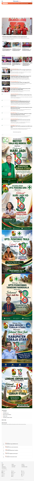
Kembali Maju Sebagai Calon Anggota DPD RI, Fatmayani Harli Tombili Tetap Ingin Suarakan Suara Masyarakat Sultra (21, 77)
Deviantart (23, 473)
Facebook (4, 471)
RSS (22, 476)
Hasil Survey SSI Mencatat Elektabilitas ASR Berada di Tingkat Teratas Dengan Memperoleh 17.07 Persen (21, 114)
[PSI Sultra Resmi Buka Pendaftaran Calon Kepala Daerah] (17, 26)
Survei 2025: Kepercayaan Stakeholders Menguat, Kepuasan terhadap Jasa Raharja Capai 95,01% (6, 64)
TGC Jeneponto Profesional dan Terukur (11, 456)
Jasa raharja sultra (6, 413)
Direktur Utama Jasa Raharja (7, 414)
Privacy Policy (14, 465)
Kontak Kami (13, 466)
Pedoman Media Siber (24, 466)
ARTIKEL (11, 75)
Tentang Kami (3, 466)
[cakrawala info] (17, 1)
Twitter (13, 471)
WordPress (23, 472)
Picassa (3, 476)
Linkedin (13, 473)
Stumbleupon (14, 472)
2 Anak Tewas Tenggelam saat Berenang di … (11, 453)
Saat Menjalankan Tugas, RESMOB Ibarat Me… (11, 443)
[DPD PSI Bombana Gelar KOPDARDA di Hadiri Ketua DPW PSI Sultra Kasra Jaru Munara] (17, 45)
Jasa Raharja (5, 411)
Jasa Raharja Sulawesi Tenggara (7, 417)
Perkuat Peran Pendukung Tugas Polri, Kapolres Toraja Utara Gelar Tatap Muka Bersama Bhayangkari (16, 3)
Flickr (13, 476)
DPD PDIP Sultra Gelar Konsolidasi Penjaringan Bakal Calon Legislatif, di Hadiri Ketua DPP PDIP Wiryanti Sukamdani (20, 102)
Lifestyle (6, 449)
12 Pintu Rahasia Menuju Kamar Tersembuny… (11, 450)
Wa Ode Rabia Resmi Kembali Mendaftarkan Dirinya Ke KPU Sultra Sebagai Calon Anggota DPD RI (20, 89)
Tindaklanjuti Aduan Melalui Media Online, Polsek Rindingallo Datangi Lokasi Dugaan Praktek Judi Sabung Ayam (27, 64)
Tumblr (3, 472)
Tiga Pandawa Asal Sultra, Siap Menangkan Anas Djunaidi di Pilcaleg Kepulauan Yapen (6, 50)
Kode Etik (23, 464)
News (6, 446)
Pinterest (23, 471)
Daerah (15, 75)
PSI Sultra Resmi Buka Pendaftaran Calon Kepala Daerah (14, 36)
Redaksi (13, 464)
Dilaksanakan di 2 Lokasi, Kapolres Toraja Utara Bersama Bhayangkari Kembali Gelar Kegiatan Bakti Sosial (17, 64)
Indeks (3, 464)
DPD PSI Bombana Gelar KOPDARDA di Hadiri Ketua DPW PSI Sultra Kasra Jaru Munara (16, 50)
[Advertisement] (17, 10)
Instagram (4, 473)
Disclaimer (23, 465)
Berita (13, 75)
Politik (17, 75)
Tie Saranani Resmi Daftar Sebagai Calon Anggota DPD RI (20, 82)
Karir (2, 465)
